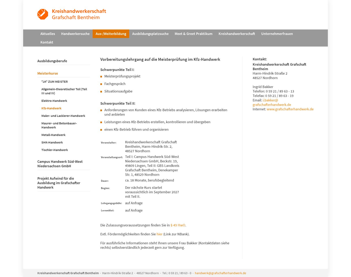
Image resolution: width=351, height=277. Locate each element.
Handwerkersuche (75, 34)
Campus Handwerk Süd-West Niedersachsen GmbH (60, 163)
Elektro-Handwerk (54, 101)
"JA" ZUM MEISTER (54, 81)
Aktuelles (47, 34)
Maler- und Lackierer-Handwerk (63, 116)
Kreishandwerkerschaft (237, 34)
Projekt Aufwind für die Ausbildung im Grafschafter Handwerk (58, 183)
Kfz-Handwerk (51, 108)
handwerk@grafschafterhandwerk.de (220, 273)
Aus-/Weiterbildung (111, 34)
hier (159, 234)
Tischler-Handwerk (54, 150)
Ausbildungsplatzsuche (150, 34)
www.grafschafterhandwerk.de (290, 109)
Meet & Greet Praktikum (193, 34)
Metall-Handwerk (53, 135)
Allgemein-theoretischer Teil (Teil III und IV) (64, 91)
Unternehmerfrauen (277, 34)
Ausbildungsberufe (52, 61)
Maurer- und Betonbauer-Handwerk (59, 125)
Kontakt (46, 42)
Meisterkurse (47, 73)
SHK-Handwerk (52, 142)
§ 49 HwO (178, 225)
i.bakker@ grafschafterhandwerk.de (272, 102)
